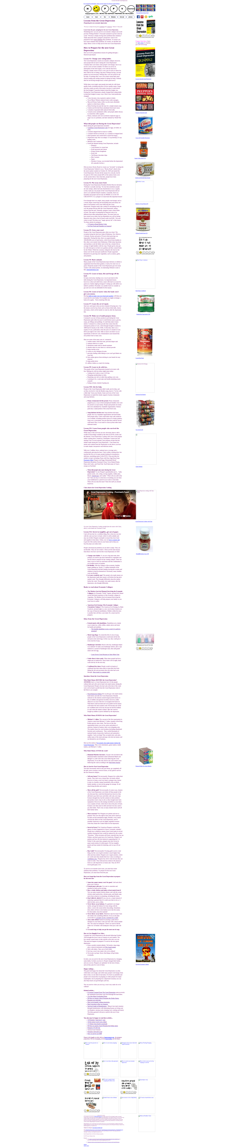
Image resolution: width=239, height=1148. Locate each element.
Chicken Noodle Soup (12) (142, 233)
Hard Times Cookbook (141, 290)
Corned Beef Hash (140, 358)
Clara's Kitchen (139, 466)
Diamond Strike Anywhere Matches (143, 766)
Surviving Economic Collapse (142, 964)
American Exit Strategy (141, 394)
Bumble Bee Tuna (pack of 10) (143, 314)
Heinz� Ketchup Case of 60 (142, 554)
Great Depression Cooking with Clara (143, 521)
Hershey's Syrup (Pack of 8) (142, 203)
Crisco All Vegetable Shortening (143, 138)
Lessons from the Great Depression (143, 79)
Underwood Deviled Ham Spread (142, 177)
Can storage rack (139, 429)
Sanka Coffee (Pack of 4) (140, 158)
